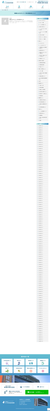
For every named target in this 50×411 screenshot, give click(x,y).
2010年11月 (41, 320)
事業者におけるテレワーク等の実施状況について (16, 19)
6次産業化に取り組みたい (42, 99)
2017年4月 (41, 239)
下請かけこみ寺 (41, 85)
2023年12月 (41, 179)
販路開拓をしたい (41, 97)
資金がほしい (40, 109)
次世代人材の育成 (41, 34)
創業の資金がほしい (42, 50)
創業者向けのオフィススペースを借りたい (43, 53)
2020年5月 (41, 214)
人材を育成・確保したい (42, 26)
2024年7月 (41, 171)
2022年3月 (41, 198)
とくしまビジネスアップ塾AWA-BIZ (42, 29)
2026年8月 (41, 125)
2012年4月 (41, 301)
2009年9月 (41, 341)
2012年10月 (41, 291)
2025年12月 (41, 142)
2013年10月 (41, 272)
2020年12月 (41, 208)
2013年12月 (41, 270)
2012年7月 (41, 295)
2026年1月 (41, 140)
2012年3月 (41, 303)
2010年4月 (41, 332)
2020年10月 (41, 210)
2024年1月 (41, 177)
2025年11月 (41, 144)
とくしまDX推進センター (42, 24)
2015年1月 (41, 262)
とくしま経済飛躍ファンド (42, 111)
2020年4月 (41, 216)
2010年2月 (41, 334)
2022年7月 (41, 196)
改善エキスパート (41, 66)
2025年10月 (41, 146)
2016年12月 (41, 245)
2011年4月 (41, 316)
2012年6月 (41, 297)
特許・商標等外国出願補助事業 (43, 79)
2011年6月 (41, 312)
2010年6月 (41, 330)
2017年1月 (41, 243)
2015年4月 (41, 258)
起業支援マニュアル (42, 58)
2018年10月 (41, 227)
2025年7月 (41, 152)
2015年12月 (41, 254)
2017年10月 (41, 233)
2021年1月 (41, 206)
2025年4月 (41, 156)
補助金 (40, 120)
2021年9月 (41, 200)
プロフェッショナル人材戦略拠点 (43, 32)
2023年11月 (41, 181)
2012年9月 (41, 293)
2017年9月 (41, 235)
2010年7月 (41, 328)
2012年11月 (41, 289)
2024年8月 (41, 169)
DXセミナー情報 (41, 22)
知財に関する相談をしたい (42, 91)
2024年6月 (41, 173)
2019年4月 (41, 225)
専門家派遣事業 (41, 87)
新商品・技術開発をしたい (42, 68)
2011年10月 (41, 305)
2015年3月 (41, 260)
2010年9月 (41, 324)
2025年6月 (41, 154)
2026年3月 (41, 136)
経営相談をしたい (41, 83)
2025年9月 (41, 148)
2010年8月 (41, 326)
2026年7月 (41, 127)
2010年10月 (41, 322)
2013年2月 (41, 283)
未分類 (39, 81)
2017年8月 (41, 237)
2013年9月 (41, 274)
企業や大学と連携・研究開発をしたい (43, 73)
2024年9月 (41, 167)
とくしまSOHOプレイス (42, 45)
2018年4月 (41, 229)
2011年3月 (41, 318)
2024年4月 (41, 175)
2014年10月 (41, 264)
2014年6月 (41, 266)
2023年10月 (41, 183)
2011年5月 (41, 314)
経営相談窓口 (41, 95)
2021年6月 (41, 204)
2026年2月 (41, 138)
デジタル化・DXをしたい (42, 20)
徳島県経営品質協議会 (42, 62)
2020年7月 (41, 212)
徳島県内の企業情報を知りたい (43, 104)
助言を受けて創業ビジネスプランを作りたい (43, 56)
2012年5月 (41, 299)
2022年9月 (41, 194)
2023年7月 (41, 185)
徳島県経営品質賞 (41, 64)
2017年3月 (41, 241)
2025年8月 (41, 150)
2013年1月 (41, 285)
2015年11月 (41, 256)
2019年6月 (41, 223)
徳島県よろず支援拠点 (42, 89)
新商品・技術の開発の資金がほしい (43, 118)
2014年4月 (41, 268)
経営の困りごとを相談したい (43, 93)
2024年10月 (41, 165)
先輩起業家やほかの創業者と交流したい (43, 48)
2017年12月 (41, 231)
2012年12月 (41, 287)
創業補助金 (40, 115)
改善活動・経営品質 (41, 60)
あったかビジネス (41, 43)
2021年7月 (41, 202)
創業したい (40, 41)
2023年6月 (41, 187)
